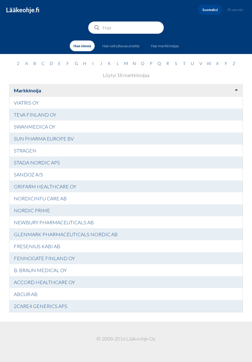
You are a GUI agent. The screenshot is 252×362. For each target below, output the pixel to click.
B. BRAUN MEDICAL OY (40, 270)
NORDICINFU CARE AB (40, 198)
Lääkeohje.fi (23, 9)
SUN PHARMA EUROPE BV (44, 138)
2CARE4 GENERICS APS (40, 306)
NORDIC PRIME (32, 210)
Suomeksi (210, 10)
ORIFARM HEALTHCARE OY (45, 186)
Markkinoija (27, 90)
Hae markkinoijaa (165, 46)
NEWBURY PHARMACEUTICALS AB (54, 222)
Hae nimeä (82, 46)
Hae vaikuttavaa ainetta (121, 46)
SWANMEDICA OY (34, 126)
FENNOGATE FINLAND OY (44, 258)
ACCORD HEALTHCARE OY (44, 282)
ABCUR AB (25, 294)
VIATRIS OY (26, 103)
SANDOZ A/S (28, 174)
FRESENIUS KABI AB (37, 246)
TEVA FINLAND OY (35, 114)
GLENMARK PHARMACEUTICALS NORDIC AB (66, 234)
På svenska (235, 10)
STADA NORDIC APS (37, 162)
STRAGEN (25, 150)
